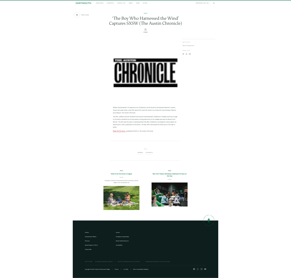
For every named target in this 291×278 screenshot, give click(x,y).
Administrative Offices (90, 236)
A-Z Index (125, 269)
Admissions (100, 3)
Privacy (117, 269)
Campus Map (88, 249)
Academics (110, 3)
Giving (145, 3)
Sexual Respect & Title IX (91, 245)
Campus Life (121, 3)
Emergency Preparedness (122, 236)
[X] (198, 269)
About (131, 3)
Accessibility (119, 245)
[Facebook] (194, 269)
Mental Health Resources (122, 241)
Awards (140, 152)
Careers (118, 232)
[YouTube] (205, 269)
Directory (87, 241)
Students (149, 152)
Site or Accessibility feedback (140, 269)
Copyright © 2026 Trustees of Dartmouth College (97, 269)
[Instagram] (201, 269)
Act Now (155, 245)
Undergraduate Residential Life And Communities (157, 261)
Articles (145, 13)
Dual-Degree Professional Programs (104, 261)
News (138, 3)
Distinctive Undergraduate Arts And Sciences (129, 261)
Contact (87, 232)
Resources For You (202, 3)
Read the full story (119, 131)
